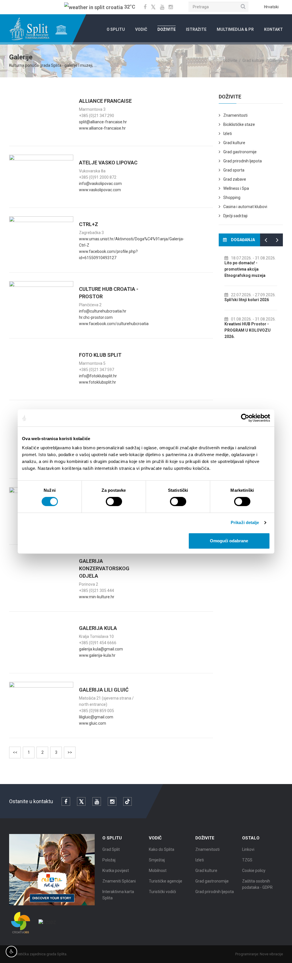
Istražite (196, 29)
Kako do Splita (161, 849)
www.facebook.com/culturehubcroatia (114, 323)
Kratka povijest (115, 870)
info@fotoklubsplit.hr (98, 376)
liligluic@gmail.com (96, 717)
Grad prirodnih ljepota (242, 161)
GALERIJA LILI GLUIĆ (104, 690)
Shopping (231, 197)
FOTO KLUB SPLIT (100, 355)
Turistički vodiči (162, 891)
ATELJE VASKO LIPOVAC (108, 163)
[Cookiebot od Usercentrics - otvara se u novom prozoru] (245, 418)
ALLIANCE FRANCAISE (105, 101)
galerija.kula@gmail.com (101, 649)
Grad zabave (234, 179)
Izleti (227, 133)
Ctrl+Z (88, 224)
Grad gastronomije (240, 152)
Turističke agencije (165, 881)
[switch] (114, 501)
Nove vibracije (271, 954)
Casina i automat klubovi (245, 206)
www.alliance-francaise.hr (102, 128)
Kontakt (273, 29)
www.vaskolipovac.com (100, 190)
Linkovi (248, 849)
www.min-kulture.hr (96, 597)
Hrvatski (271, 7)
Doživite (166, 29)
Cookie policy (253, 870)
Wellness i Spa (236, 188)
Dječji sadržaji (235, 215)
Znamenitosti (235, 115)
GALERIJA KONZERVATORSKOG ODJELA (104, 568)
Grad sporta (233, 170)
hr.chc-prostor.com (96, 317)
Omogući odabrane (229, 540)
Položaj (108, 860)
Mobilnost (158, 870)
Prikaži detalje (245, 522)
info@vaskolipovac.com (100, 183)
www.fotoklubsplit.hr (97, 382)
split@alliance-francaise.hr (103, 122)
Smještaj (157, 860)
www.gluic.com (92, 723)
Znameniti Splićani (119, 881)
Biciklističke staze (239, 124)
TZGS (247, 860)
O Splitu (116, 29)
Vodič (141, 29)
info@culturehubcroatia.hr (102, 311)
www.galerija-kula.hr (97, 655)
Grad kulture (253, 60)
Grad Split (111, 849)
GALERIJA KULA (98, 628)
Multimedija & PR (235, 29)
